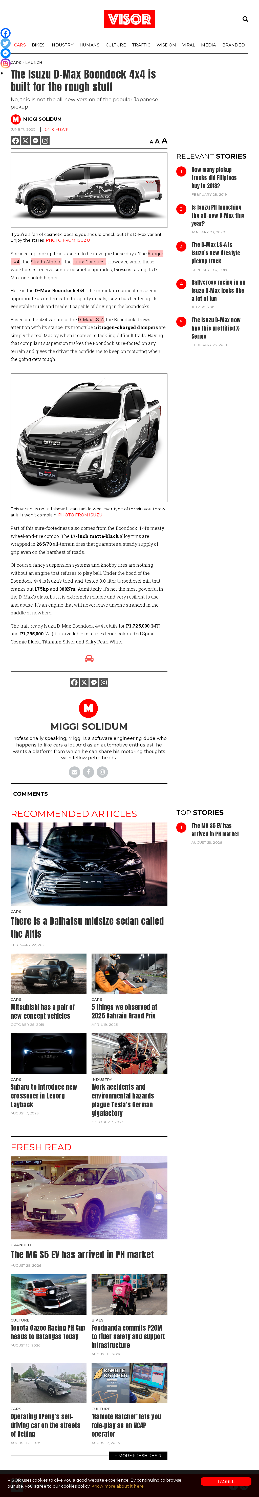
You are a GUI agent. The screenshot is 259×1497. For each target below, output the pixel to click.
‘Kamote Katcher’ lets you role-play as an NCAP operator (126, 1425)
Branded (233, 44)
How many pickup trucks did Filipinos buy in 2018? (214, 178)
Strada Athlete (46, 262)
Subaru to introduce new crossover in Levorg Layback (44, 1095)
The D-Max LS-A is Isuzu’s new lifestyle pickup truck (215, 253)
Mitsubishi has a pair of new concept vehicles (43, 1011)
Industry (62, 44)
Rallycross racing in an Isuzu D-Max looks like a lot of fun (218, 290)
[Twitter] (6, 43)
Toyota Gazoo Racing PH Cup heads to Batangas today (48, 1332)
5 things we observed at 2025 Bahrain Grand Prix (125, 1011)
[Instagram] (45, 140)
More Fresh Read (139, 1455)
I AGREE (226, 1481)
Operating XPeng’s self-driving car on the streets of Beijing (45, 1425)
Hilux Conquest (89, 262)
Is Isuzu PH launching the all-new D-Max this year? (218, 215)
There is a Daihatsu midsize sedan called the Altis (87, 927)
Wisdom (166, 44)
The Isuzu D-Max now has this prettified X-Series (216, 328)
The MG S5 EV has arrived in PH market (215, 830)
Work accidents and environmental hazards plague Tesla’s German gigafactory (123, 1100)
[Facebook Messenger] (35, 140)
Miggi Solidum (42, 119)
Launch (33, 62)
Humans (89, 44)
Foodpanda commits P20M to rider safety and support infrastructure (128, 1336)
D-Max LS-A (91, 319)
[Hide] (2, 73)
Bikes (38, 44)
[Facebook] (15, 140)
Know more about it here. (118, 1486)
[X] (25, 140)
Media (208, 44)
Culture (116, 44)
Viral (188, 44)
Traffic (141, 44)
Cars (20, 44)
